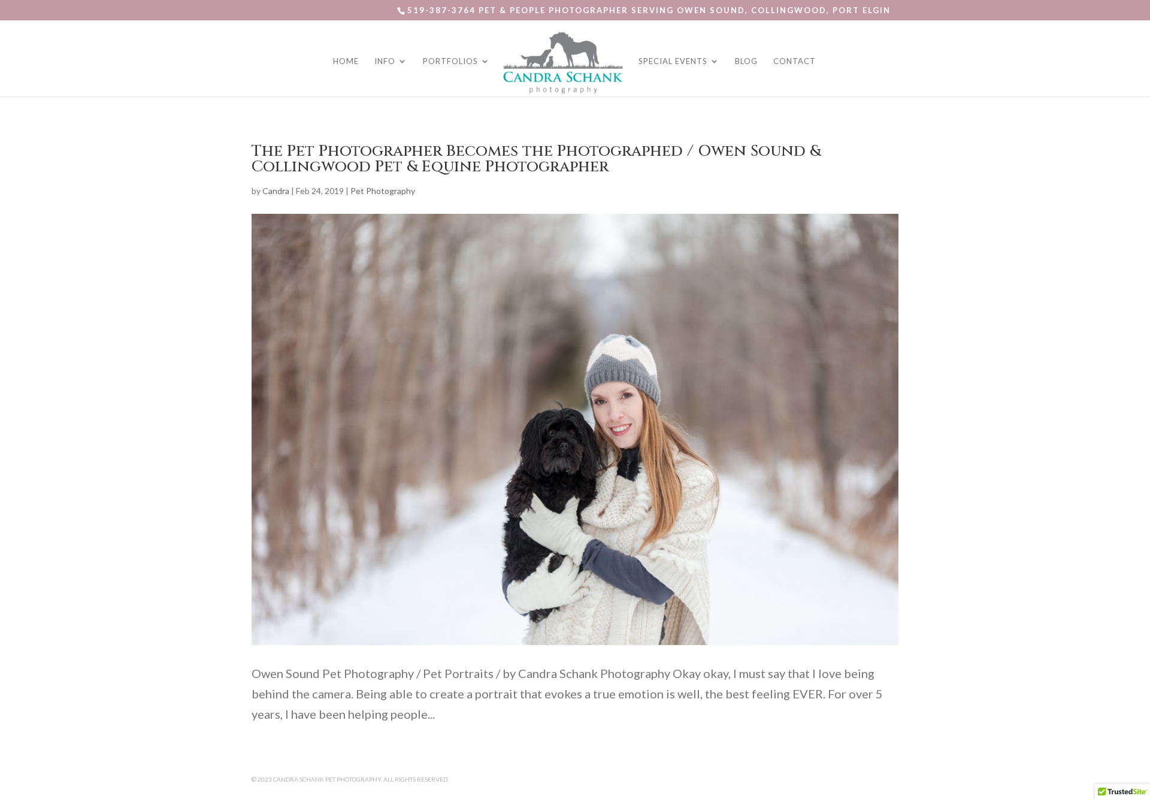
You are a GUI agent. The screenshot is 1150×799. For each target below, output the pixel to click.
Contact (794, 61)
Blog (746, 61)
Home (346, 61)
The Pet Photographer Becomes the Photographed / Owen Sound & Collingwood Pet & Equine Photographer (536, 159)
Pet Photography (382, 191)
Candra (275, 191)
